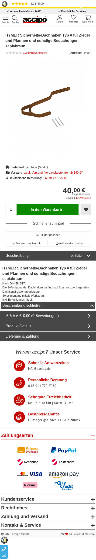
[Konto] (59, 18)
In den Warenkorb (46, 210)
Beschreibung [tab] (44, 256)
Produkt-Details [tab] (18, 326)
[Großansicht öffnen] (48, 106)
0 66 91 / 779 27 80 (55, 178)
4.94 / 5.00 (36, 3)
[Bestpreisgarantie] (19, 417)
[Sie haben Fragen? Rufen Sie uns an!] (19, 382)
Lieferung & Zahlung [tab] (22, 336)
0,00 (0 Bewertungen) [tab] (40, 316)
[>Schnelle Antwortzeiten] (19, 365)
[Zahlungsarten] (48, 456)
